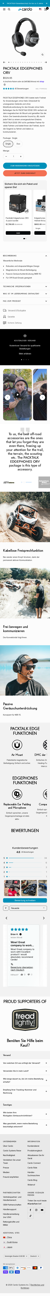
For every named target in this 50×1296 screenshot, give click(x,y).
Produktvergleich (35, 1150)
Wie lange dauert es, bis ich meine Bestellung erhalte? (23, 1080)
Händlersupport (9, 1209)
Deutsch (33, 1256)
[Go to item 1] (12, 888)
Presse (6, 1168)
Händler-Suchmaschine (34, 1173)
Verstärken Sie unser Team (12, 1161)
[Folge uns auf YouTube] (42, 1210)
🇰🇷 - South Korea (10, 1242)
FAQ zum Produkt (12, 301)
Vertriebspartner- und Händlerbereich (12, 1198)
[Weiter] (46, 62)
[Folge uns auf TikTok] (30, 1216)
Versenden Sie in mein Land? (16, 1071)
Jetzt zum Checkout (25, 173)
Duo (18, 144)
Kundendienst (33, 1146)
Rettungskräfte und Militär (11, 1223)
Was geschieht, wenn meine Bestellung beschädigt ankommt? (20, 1125)
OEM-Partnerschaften (12, 1205)
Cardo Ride (32, 1168)
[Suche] (9, 9)
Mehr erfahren (25, 353)
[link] (18, 203)
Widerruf (31, 1185)
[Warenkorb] (45, 9)
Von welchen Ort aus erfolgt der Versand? (21, 1063)
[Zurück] (4, 62)
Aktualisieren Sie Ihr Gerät (36, 1156)
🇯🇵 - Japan (7, 1247)
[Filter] (5, 908)
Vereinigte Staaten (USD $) (15, 1256)
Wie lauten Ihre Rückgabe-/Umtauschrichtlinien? (17, 1114)
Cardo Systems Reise (12, 1150)
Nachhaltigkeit (9, 1155)
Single (8, 144)
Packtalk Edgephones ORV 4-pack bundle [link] (17, 219)
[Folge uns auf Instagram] (36, 1210)
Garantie (11, 317)
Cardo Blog (32, 1180)
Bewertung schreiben (25, 900)
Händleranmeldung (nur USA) (11, 1215)
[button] (9, 88)
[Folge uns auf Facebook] (30, 1210)
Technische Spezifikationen (17, 286)
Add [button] (18, 233)
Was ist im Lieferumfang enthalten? (21, 294)
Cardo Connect (34, 1163)
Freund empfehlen (11, 1177)
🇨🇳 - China (7, 1237)
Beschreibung (10, 256)
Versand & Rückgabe (17, 310)
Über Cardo (8, 1146)
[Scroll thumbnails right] (44, 888)
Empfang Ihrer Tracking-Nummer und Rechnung (19, 1091)
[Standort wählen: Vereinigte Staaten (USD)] (40, 9)
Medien (6, 1172)
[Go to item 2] (29, 888)
